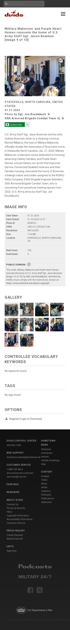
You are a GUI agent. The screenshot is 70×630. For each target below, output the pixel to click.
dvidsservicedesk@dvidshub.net (24, 457)
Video (44, 480)
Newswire (13, 492)
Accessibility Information (19, 519)
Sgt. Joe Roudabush (32, 114)
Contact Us (12, 504)
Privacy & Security (16, 508)
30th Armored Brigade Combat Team (30, 118)
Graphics (46, 491)
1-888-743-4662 (15, 469)
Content (46, 471)
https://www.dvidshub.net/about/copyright (27, 283)
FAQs (9, 512)
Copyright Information (18, 515)
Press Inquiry (16, 530)
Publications (47, 498)
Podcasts (46, 494)
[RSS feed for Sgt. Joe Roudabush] (49, 114)
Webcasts (46, 502)
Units (10, 546)
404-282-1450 (14, 445)
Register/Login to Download (25, 418)
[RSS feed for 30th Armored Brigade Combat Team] (63, 118)
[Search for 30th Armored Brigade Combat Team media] (58, 118)
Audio (44, 487)
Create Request (15, 535)
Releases (46, 449)
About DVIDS (15, 500)
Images (45, 476)
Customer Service (16, 523)
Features (13, 484)
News (44, 483)
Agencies (12, 551)
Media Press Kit (15, 539)
